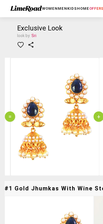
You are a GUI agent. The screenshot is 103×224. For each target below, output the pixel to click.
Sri (33, 35)
